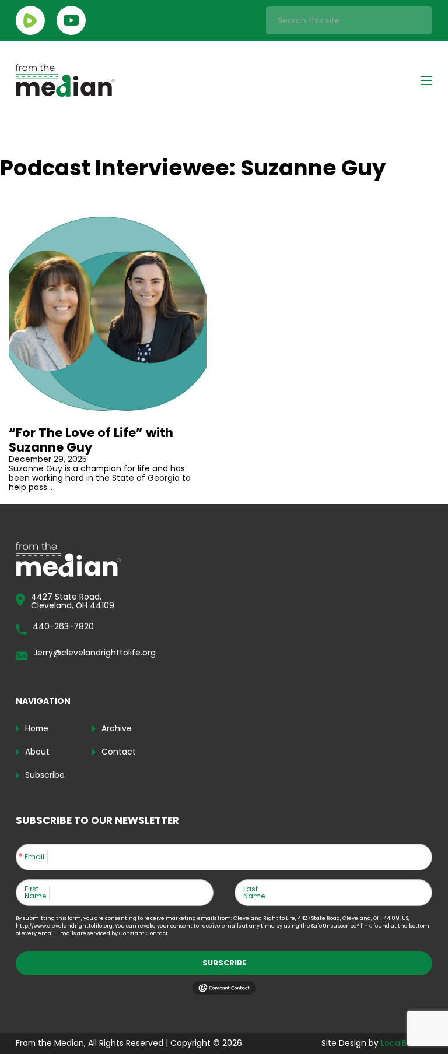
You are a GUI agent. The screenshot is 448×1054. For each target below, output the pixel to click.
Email (34, 857)
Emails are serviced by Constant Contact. (113, 933)
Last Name (254, 893)
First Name (35, 893)
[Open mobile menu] (426, 80)
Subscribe (224, 963)
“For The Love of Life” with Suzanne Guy (91, 440)
